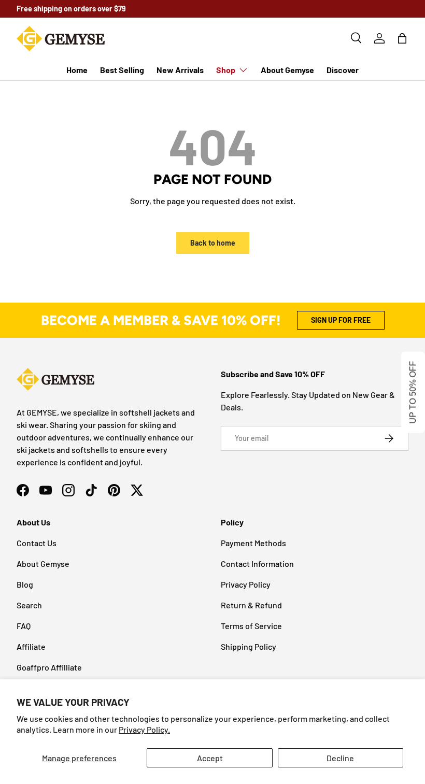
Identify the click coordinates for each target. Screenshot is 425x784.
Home (77, 70)
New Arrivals (180, 70)
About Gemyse (287, 70)
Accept (210, 758)
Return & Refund (251, 605)
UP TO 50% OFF (412, 392)
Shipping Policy (248, 646)
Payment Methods (253, 543)
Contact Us (36, 543)
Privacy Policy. (144, 729)
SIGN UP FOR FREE (341, 320)
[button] (402, 38)
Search (29, 605)
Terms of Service (251, 626)
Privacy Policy (246, 584)
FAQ (24, 626)
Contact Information (257, 563)
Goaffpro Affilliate (49, 667)
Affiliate (31, 646)
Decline (340, 758)
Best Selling (122, 70)
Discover (343, 70)
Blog (25, 584)
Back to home (212, 242)
